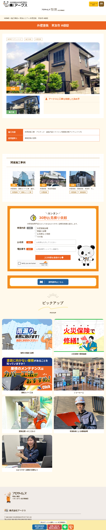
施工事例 (14, 18)
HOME (6, 18)
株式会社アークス (17, 510)
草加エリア (24, 18)
